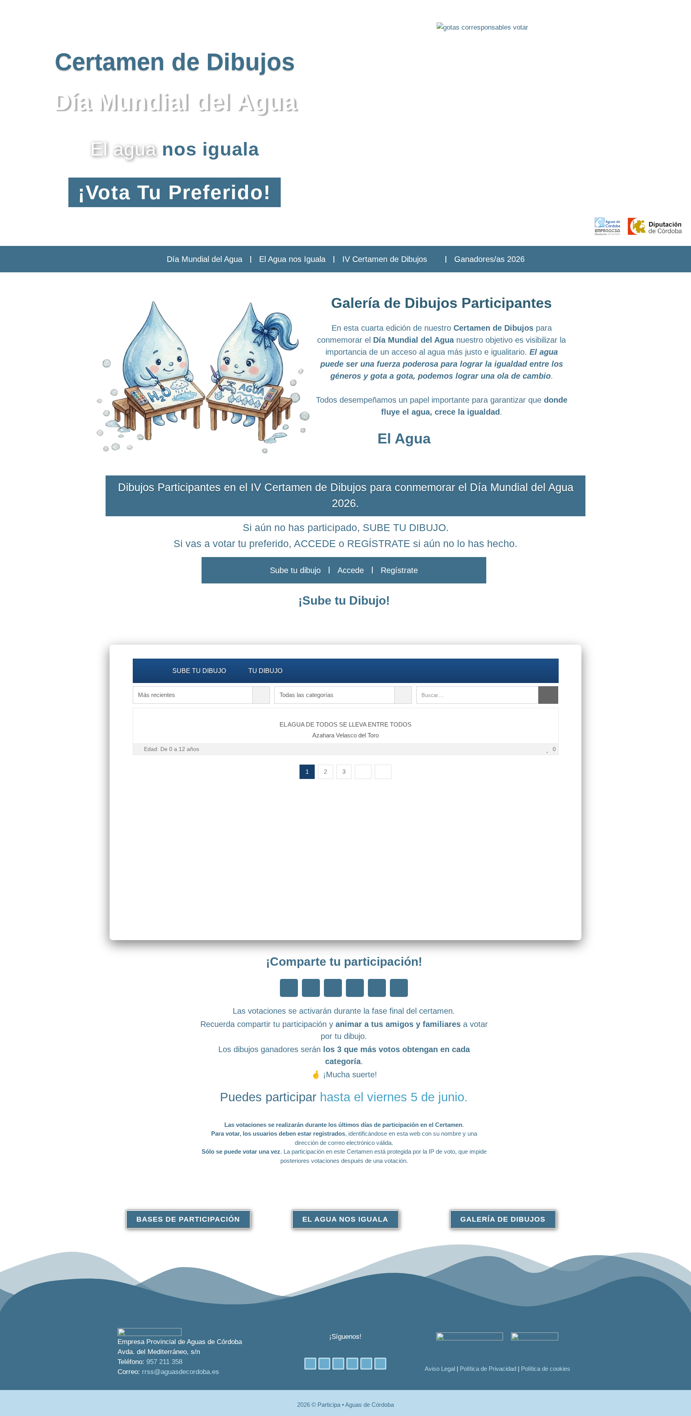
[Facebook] (310, 1364)
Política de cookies (545, 1368)
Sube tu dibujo (295, 570)
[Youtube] (366, 1364)
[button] (289, 988)
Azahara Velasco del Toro (345, 735)
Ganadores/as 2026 (489, 259)
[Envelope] (380, 1364)
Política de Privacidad (488, 1368)
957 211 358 (164, 1362)
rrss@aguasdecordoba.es (180, 1372)
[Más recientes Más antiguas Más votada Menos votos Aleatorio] (201, 695)
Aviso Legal (440, 1368)
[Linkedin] (352, 1364)
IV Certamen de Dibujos (384, 259)
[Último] (383, 771)
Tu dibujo (265, 670)
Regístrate (399, 570)
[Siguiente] (363, 771)
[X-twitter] (324, 1364)
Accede (351, 570)
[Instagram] (338, 1364)
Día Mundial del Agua (204, 259)
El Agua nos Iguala (292, 259)
